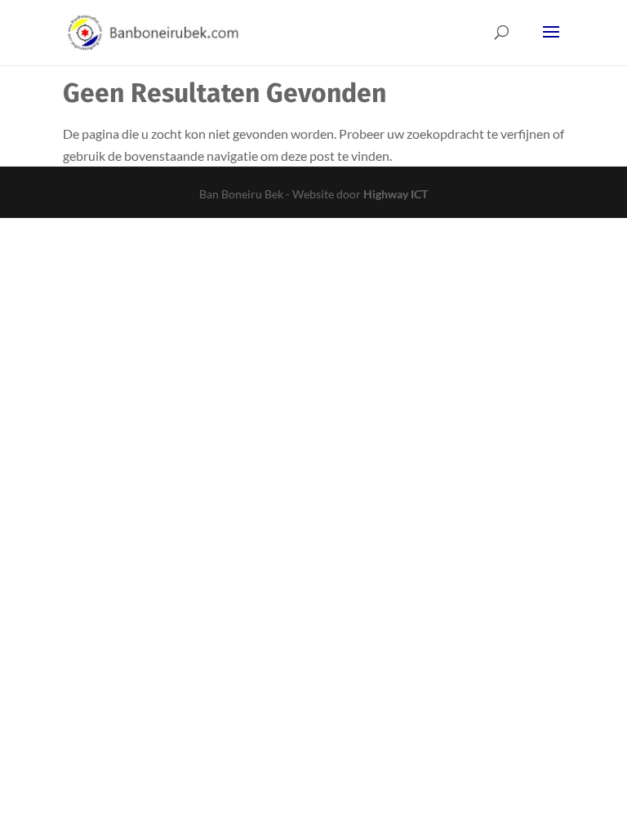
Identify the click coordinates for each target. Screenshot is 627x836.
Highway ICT (395, 194)
